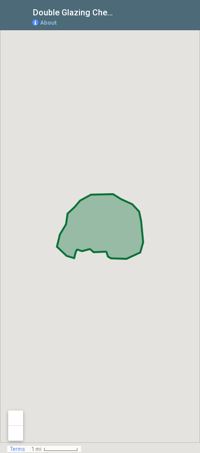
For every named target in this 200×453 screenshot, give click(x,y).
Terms (17, 449)
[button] (151, 22)
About (48, 22)
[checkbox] (126, 11)
